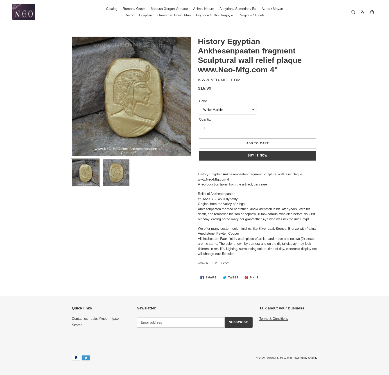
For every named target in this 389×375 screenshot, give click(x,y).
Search (77, 325)
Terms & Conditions (273, 318)
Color (203, 101)
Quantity (205, 119)
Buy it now (257, 155)
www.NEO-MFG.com (279, 358)
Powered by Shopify (305, 358)
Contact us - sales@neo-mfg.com (97, 318)
